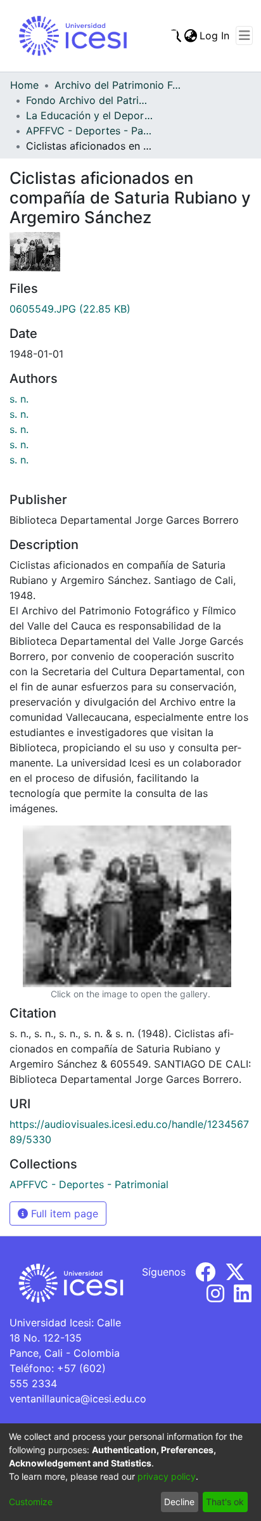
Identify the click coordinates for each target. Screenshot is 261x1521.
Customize (31, 1501)
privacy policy (166, 1476)
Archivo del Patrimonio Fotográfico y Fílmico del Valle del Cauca (117, 85)
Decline (179, 1501)
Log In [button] (215, 35)
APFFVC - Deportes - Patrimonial (89, 130)
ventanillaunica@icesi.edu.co (78, 1398)
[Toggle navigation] (244, 35)
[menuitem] (190, 35)
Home (24, 85)
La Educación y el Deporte (89, 115)
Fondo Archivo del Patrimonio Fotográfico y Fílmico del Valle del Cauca (89, 100)
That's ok (225, 1501)
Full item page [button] (63, 1213)
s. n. (19, 398)
